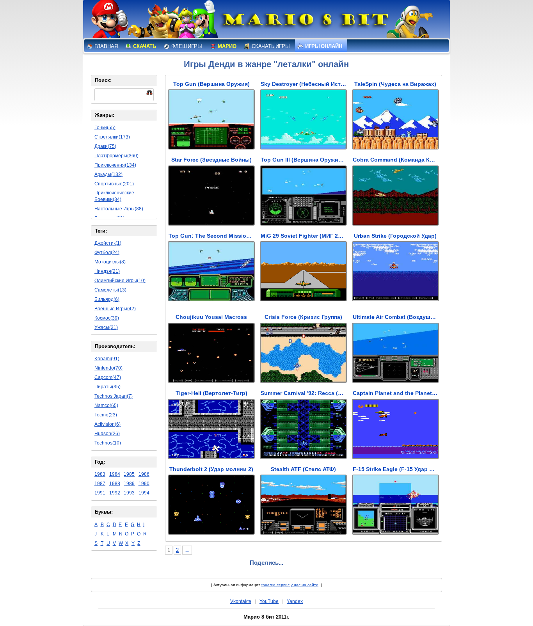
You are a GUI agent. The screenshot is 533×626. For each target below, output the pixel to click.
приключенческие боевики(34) (114, 196)
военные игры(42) (115, 308)
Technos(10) (107, 443)
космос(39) (106, 318)
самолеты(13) (110, 290)
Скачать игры (270, 46)
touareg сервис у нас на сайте (289, 585)
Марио (226, 46)
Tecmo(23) (105, 415)
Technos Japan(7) (113, 396)
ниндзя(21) (107, 271)
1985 (129, 474)
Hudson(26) (107, 433)
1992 (114, 493)
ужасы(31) (106, 327)
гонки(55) (104, 127)
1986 (144, 474)
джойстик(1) (107, 243)
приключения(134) (115, 165)
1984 (114, 474)
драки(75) (105, 146)
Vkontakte (240, 601)
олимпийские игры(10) (120, 280)
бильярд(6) (106, 299)
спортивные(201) (114, 184)
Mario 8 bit (304, 21)
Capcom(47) (107, 377)
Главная (106, 46)
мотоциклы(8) (110, 262)
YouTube (269, 601)
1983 (99, 474)
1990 (144, 483)
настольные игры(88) (118, 209)
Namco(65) (106, 405)
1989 (129, 483)
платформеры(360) (116, 155)
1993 (129, 493)
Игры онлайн (323, 46)
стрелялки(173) (112, 137)
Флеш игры (186, 46)
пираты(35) (107, 386)
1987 (99, 483)
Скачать (144, 46)
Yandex (295, 601)
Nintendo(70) (108, 368)
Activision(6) (107, 424)
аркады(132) (108, 174)
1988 (114, 483)
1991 (99, 493)
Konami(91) (106, 358)
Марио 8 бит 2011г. (266, 617)
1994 (144, 493)
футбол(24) (106, 252)
